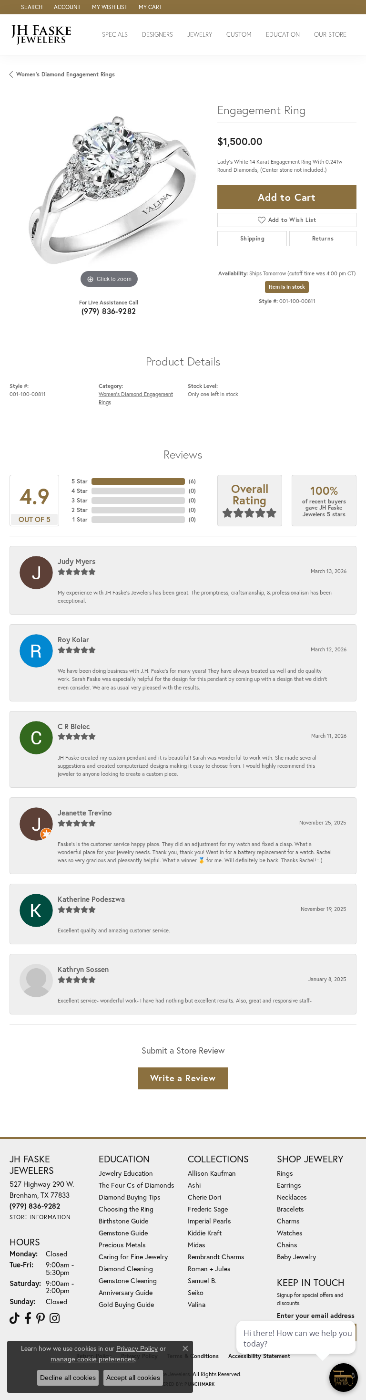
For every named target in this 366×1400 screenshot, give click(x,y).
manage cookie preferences (93, 1359)
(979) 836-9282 (108, 311)
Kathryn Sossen (83, 969)
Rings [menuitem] (285, 1173)
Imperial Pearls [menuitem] (209, 1220)
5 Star (79, 481)
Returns (323, 238)
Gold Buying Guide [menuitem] (126, 1304)
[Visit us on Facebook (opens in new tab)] (27, 1318)
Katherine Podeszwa (91, 899)
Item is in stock (287, 286)
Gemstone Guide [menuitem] (123, 1232)
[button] (30, 7)
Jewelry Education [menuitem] (126, 1173)
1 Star (80, 519)
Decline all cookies (68, 1377)
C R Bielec (74, 726)
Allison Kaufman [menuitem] (212, 1173)
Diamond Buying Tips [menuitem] (130, 1196)
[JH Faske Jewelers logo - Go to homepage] (43, 34)
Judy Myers (76, 561)
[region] (109, 191)
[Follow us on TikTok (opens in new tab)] (15, 1318)
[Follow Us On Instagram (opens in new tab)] (55, 1318)
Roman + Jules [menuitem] (209, 1268)
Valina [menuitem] (196, 1304)
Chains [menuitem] (287, 1244)
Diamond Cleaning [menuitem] (126, 1268)
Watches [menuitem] (290, 1232)
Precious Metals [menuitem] (122, 1244)
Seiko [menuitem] (195, 1292)
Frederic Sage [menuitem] (208, 1208)
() (192, 481)
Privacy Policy (137, 1348)
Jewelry (199, 35)
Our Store (330, 35)
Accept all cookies (133, 1377)
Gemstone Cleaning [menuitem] (128, 1280)
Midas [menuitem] (196, 1244)
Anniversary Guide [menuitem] (125, 1292)
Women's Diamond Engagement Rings (65, 74)
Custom (239, 35)
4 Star (79, 490)
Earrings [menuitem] (289, 1185)
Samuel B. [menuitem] (202, 1280)
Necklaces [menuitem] (292, 1196)
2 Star (79, 509)
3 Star (79, 500)
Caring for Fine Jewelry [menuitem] (133, 1256)
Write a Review (182, 1078)
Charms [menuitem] (288, 1220)
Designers (157, 35)
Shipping (252, 238)
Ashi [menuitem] (194, 1185)
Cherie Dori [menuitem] (204, 1196)
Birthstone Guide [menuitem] (123, 1220)
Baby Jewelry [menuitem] (296, 1256)
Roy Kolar (73, 639)
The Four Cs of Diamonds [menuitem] (136, 1185)
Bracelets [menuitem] (290, 1208)
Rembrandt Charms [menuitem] (216, 1256)
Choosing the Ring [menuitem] (126, 1208)
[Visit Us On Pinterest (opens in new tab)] (40, 1318)
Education (283, 35)
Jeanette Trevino (85, 812)
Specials (115, 35)
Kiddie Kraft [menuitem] (205, 1232)
